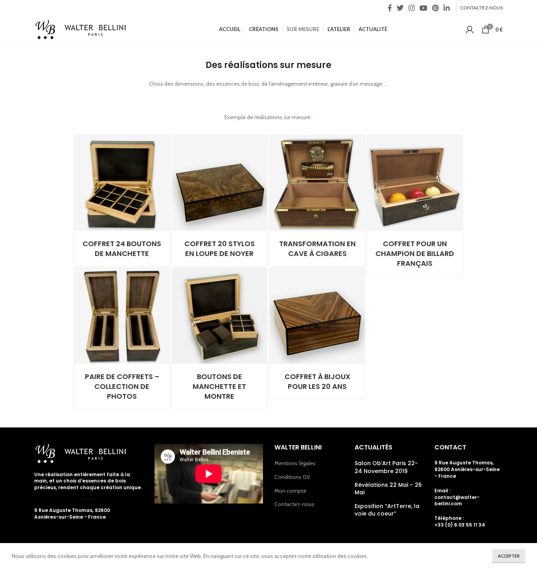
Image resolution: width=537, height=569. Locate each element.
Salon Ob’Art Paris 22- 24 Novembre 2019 (386, 467)
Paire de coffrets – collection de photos (122, 386)
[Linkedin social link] (446, 8)
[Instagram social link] (411, 8)
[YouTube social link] (423, 8)
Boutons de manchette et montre (219, 386)
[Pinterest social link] (435, 8)
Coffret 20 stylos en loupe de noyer (219, 248)
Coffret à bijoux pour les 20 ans (317, 381)
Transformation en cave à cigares (317, 248)
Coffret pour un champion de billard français (414, 253)
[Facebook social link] (389, 8)
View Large (163, 141)
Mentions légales (295, 463)
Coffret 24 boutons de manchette (122, 248)
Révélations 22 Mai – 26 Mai (388, 489)
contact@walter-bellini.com (457, 500)
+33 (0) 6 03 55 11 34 (459, 524)
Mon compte (290, 490)
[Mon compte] (470, 29)
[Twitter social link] (400, 8)
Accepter (509, 556)
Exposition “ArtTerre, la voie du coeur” (387, 510)
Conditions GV (292, 477)
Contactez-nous (294, 504)
